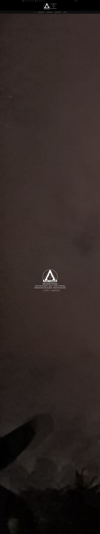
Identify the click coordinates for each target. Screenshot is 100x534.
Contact (64, 12)
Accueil (34, 12)
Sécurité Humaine (41, 12)
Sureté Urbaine (49, 12)
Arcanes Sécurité (58, 12)
